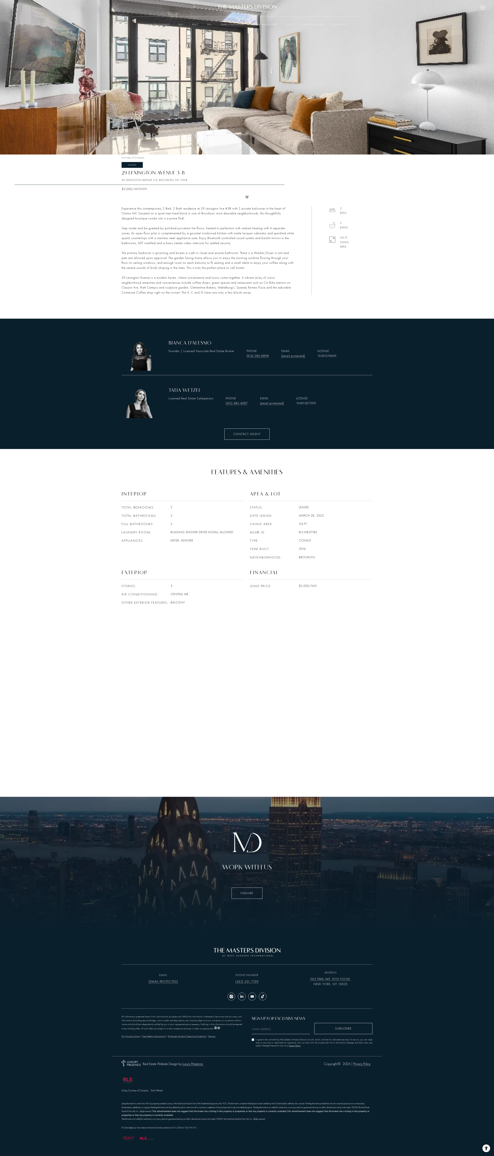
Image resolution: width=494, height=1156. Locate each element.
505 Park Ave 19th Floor (330, 979)
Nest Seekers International (154, 1036)
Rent (195, 24)
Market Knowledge (264, 24)
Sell (209, 24)
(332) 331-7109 (247, 981)
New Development (158, 24)
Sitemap (211, 1036)
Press (289, 24)
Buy (181, 24)
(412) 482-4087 (237, 403)
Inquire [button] (247, 893)
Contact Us (340, 24)
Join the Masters (313, 24)
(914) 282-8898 (258, 356)
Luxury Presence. (193, 1064)
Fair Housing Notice (131, 1036)
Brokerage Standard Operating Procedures (187, 1036)
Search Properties (232, 24)
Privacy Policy (294, 1045)
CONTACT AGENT (247, 434)
